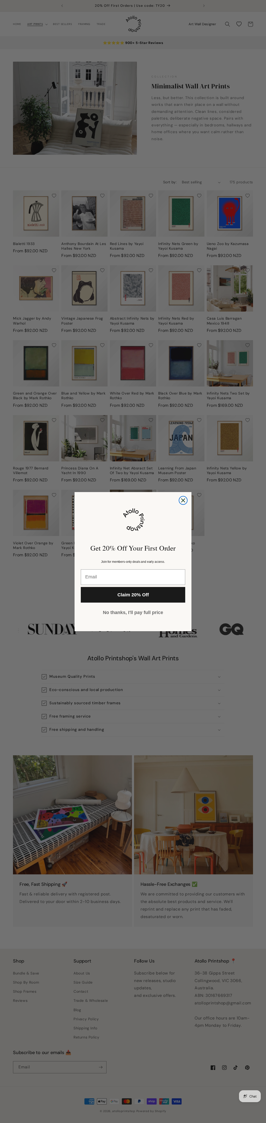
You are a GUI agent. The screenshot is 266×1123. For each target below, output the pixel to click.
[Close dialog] (183, 500)
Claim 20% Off (133, 594)
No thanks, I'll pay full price (133, 612)
